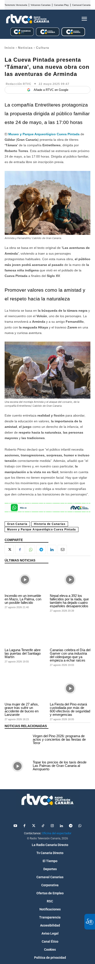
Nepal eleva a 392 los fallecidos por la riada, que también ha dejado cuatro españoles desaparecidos (69, 601)
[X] (9, 549)
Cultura (42, 47)
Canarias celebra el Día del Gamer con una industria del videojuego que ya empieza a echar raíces (70, 655)
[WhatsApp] (30, 549)
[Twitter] (33, 826)
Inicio (10, 47)
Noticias (25, 47)
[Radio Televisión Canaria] (28, 18)
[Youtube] (15, 826)
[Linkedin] (51, 549)
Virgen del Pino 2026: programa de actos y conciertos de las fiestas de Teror (59, 739)
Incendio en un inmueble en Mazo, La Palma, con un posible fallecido (23, 599)
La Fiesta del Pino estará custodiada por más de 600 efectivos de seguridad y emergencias (70, 709)
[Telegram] (41, 549)
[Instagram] (52, 826)
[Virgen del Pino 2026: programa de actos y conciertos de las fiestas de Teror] (17, 740)
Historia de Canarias (49, 524)
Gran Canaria (17, 524)
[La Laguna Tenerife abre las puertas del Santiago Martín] (25, 634)
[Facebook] (19, 549)
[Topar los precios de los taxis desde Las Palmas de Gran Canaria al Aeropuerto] (17, 766)
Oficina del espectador (56, 833)
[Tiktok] (42, 826)
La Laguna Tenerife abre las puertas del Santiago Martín (23, 653)
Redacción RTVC (18, 84)
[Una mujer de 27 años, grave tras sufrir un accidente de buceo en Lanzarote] (25, 688)
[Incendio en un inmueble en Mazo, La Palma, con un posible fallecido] (25, 580)
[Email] (62, 549)
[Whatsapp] (79, 826)
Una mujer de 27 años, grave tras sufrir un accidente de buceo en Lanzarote (22, 709)
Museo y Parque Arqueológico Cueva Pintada (44, 134)
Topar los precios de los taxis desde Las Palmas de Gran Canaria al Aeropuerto (59, 765)
